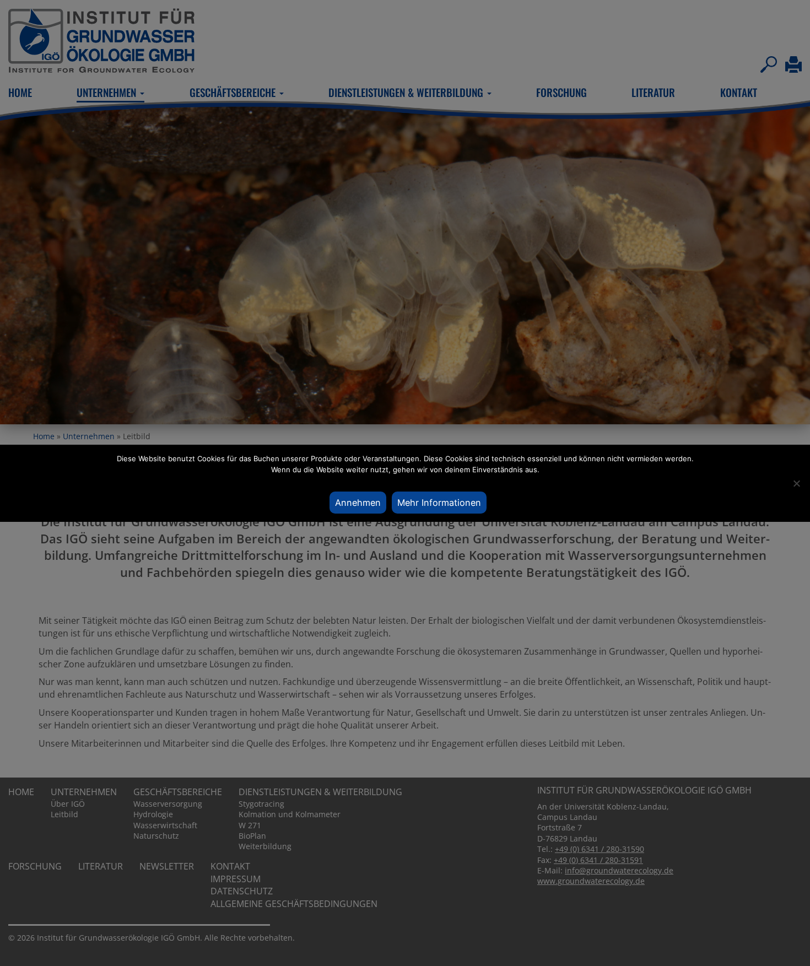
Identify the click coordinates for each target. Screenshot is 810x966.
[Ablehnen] (796, 483)
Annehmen (358, 502)
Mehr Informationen (439, 502)
